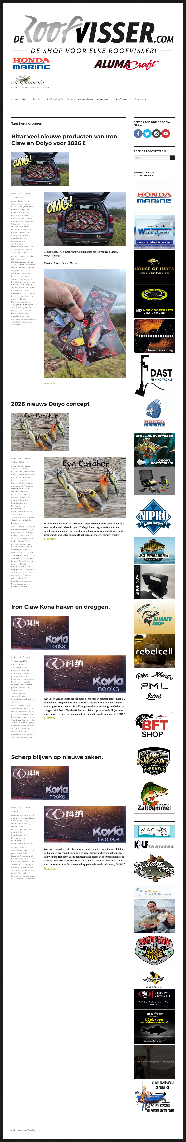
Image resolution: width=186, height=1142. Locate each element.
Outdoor (15, 229)
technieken (16, 247)
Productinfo (16, 235)
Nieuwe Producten (19, 227)
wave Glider (27, 322)
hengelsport (16, 282)
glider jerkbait (17, 541)
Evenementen (26, 474)
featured (27, 270)
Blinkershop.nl (17, 259)
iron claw (27, 282)
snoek (32, 734)
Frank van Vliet (18, 273)
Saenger (25, 316)
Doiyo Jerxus (17, 270)
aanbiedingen (17, 201)
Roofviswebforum (19, 238)
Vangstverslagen (18, 517)
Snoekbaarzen (28, 319)
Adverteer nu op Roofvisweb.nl (114, 99)
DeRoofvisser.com (19, 262)
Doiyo (30, 262)
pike (20, 313)
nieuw (24, 679)
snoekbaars (16, 319)
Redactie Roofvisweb (20, 193)
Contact (138, 99)
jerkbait (14, 296)
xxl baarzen (21, 252)
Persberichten (26, 229)
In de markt (24, 670)
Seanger (25, 734)
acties (27, 201)
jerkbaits (15, 215)
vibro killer (16, 322)
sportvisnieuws (18, 244)
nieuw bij (26, 224)
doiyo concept (17, 265)
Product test (24, 232)
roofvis (25, 313)
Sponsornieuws (18, 241)
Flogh (22, 209)
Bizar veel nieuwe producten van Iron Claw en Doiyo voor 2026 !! (64, 139)
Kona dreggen (27, 723)
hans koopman (25, 279)
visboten (31, 517)
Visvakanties (16, 249)
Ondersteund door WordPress (24, 1130)
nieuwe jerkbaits (23, 307)
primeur (15, 232)
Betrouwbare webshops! (79, 99)
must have (24, 305)
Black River (30, 256)
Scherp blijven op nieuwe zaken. (57, 757)
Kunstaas (24, 215)
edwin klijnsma (26, 711)
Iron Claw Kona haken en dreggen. (60, 606)
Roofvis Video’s (54, 99)
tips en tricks (27, 247)
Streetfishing (17, 699)
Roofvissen (16, 316)
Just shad (15, 723)
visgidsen (15, 520)
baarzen (15, 207)
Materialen (16, 224)
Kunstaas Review (18, 218)
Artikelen (26, 204)
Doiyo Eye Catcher (26, 268)
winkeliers (15, 325)
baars (21, 256)
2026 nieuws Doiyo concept (50, 404)
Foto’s (36, 99)
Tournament (16, 514)
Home (14, 99)
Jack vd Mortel (29, 293)
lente (21, 221)
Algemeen (16, 204)
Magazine (28, 221)
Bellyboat (23, 207)
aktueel (14, 256)
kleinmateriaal (18, 302)
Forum (25, 99)
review (25, 235)
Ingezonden (23, 212)
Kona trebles (16, 726)
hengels (15, 670)
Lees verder (50, 383)
